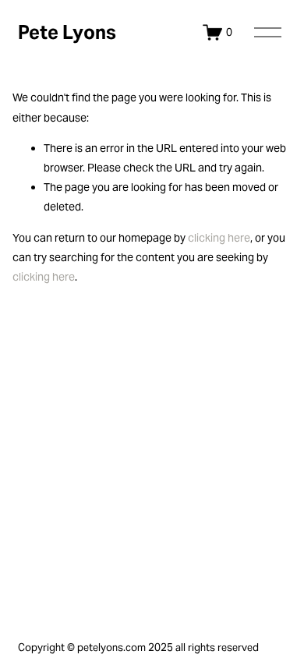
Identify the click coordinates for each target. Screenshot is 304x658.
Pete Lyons (67, 32)
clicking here (219, 238)
